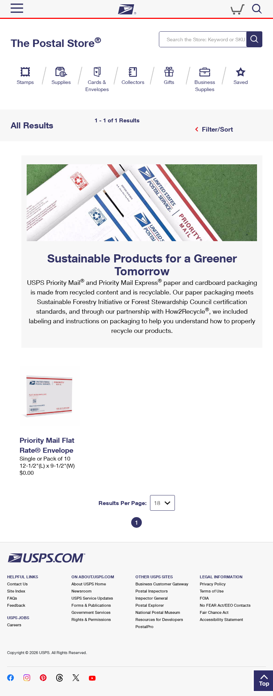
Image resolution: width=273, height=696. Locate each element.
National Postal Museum (157, 612)
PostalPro (144, 626)
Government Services (91, 612)
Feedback (16, 605)
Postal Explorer (149, 605)
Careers (14, 624)
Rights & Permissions (91, 619)
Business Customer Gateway (161, 583)
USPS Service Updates (92, 598)
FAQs (12, 598)
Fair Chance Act (214, 612)
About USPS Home (88, 583)
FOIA (204, 598)
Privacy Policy (213, 583)
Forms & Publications (91, 605)
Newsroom (81, 591)
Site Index (16, 591)
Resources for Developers (159, 619)
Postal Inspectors (151, 591)
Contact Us (17, 583)
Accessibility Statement (221, 619)
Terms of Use (212, 591)
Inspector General (151, 598)
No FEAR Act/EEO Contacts (225, 605)
